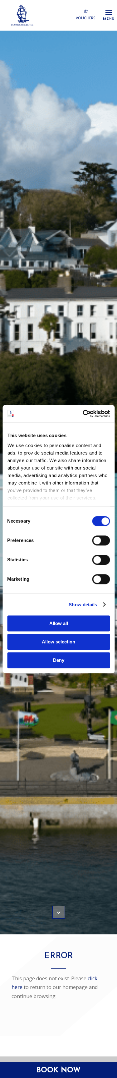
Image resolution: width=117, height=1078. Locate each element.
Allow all (58, 623)
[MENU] (108, 12)
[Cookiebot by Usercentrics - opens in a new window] (83, 414)
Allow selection (58, 641)
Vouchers (85, 18)
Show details (83, 604)
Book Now (58, 1070)
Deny (58, 660)
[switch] (101, 540)
